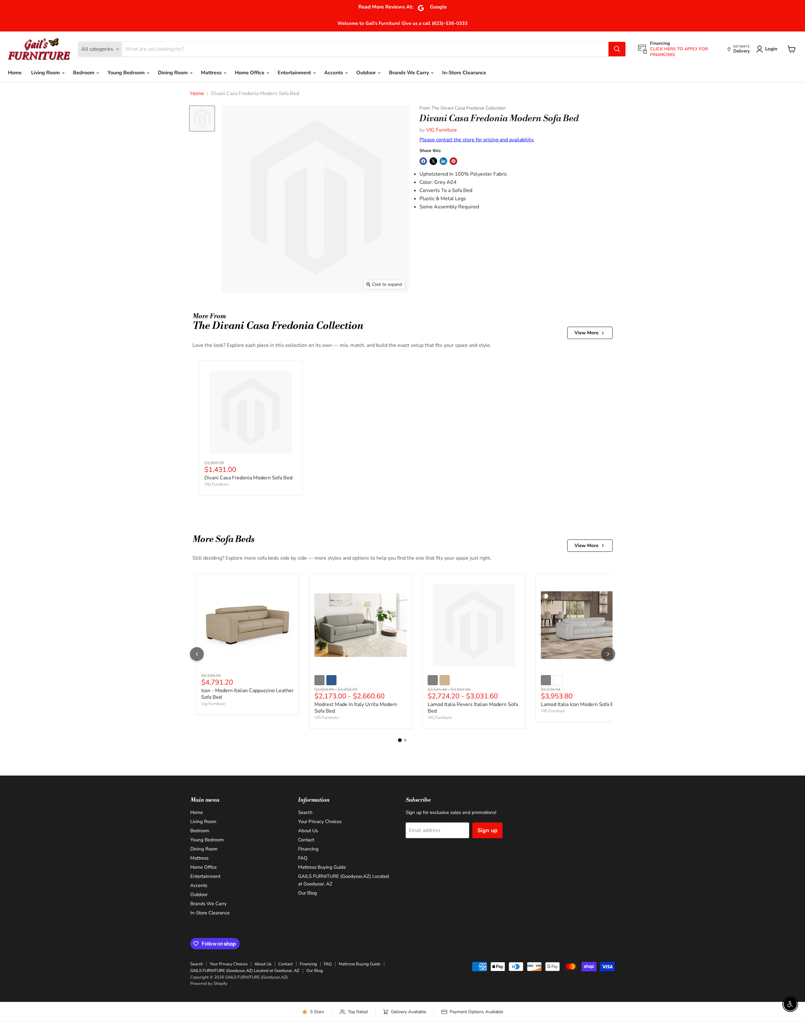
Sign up (487, 830)
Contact (306, 840)
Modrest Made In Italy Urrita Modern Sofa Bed (355, 707)
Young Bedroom (127, 72)
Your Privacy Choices (319, 821)
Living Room (46, 72)
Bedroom (84, 72)
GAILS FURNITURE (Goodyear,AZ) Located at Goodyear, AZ (244, 971)
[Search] (616, 49)
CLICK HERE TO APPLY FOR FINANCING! (679, 52)
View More (586, 333)
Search (305, 812)
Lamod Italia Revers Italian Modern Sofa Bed (473, 707)
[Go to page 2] (405, 740)
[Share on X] (433, 161)
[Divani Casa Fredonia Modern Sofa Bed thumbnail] (202, 118)
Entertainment (295, 72)
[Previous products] (197, 654)
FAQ (303, 858)
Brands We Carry (409, 72)
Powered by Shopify (208, 983)
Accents (334, 72)
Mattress (212, 72)
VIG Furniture (441, 130)
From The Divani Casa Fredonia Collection (462, 108)
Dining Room (173, 72)
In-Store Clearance (464, 72)
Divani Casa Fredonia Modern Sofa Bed (248, 477)
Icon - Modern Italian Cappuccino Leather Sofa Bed (247, 694)
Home (15, 72)
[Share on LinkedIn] (443, 161)
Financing (308, 849)
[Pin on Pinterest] (453, 161)
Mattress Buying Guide (322, 867)
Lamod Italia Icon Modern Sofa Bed (580, 704)
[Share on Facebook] (423, 161)
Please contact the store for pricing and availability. (476, 139)
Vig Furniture (213, 704)
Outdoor (366, 72)
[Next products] (608, 654)
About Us (308, 830)
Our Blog (307, 893)
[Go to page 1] (400, 740)
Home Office (250, 72)
